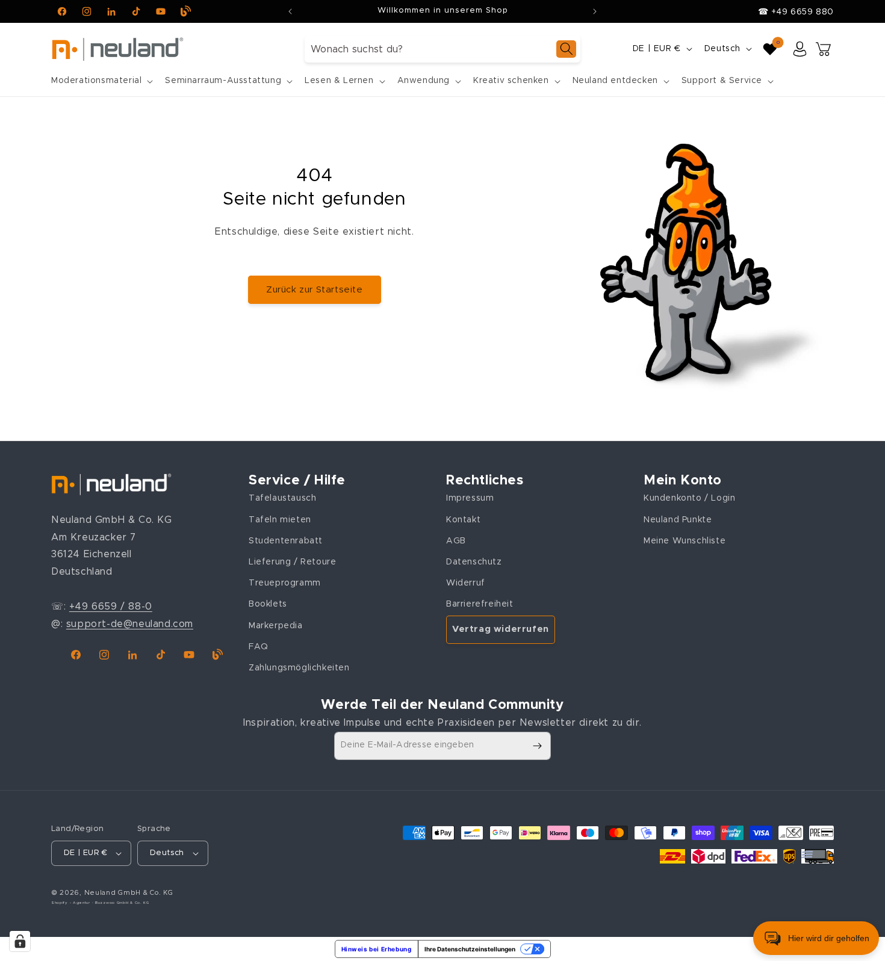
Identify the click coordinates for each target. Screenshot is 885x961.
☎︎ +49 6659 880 (796, 12)
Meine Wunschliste (684, 541)
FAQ (259, 647)
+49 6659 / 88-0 (110, 606)
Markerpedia (276, 626)
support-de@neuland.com (129, 624)
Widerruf (465, 583)
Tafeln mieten (280, 520)
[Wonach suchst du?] (566, 49)
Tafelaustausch (282, 498)
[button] (101, 80)
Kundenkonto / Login (689, 498)
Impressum (470, 498)
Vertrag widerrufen (500, 629)
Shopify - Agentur (71, 902)
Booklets (268, 604)
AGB (456, 541)
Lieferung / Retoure (292, 562)
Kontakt (463, 520)
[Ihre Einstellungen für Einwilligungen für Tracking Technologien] (20, 941)
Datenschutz (474, 562)
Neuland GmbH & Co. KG (128, 892)
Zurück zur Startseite (314, 289)
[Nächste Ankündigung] (595, 11)
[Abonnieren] (537, 746)
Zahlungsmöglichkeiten (299, 668)
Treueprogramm (285, 583)
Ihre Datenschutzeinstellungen (469, 949)
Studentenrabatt (286, 541)
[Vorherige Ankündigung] (290, 11)
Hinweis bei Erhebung (376, 949)
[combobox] (442, 49)
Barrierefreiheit (480, 604)
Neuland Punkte (678, 520)
